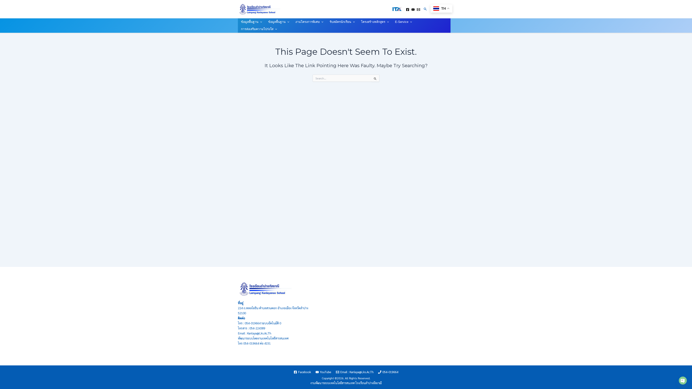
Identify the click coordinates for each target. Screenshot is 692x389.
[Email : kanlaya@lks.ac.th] (418, 9)
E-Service (401, 22)
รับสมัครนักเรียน (340, 22)
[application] (260, 22)
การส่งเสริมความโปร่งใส (257, 29)
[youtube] (413, 9)
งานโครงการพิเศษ (307, 22)
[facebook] (407, 9)
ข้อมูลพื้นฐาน (249, 22)
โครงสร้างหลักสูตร (373, 22)
